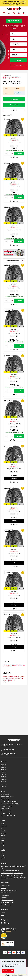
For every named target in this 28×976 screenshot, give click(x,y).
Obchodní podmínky (6, 893)
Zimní (2, 855)
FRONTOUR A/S (7, 665)
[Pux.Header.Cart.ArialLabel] (14, 13)
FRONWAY (17, 77)
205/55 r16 (3, 765)
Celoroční (3, 858)
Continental (4, 826)
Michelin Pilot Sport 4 (6, 806)
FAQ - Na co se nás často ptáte (9, 890)
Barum (2, 823)
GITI (2, 828)
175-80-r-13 (6, 680)
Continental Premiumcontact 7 (9, 801)
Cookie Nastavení (5, 905)
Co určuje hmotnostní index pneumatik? (11, 870)
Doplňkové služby (5, 885)
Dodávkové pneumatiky (8, 77)
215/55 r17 (3, 774)
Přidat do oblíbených (11, 157)
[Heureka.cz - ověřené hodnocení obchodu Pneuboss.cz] (4, 935)
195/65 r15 (3, 769)
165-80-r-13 (14, 678)
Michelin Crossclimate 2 (7, 796)
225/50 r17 (3, 786)
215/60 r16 (3, 779)
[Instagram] (5, 923)
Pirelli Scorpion (5, 808)
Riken (2, 843)
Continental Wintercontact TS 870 (9, 804)
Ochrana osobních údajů (7, 902)
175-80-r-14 (12, 680)
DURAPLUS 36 (8, 667)
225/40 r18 (3, 772)
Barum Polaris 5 (5, 794)
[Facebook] (1, 923)
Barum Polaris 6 (5, 799)
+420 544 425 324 (8, 750)
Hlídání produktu (17, 157)
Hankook (3, 833)
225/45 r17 (3, 767)
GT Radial (3, 831)
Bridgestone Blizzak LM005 (8, 816)
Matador (3, 835)
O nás (2, 915)
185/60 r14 (3, 781)
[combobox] (18, 34)
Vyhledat (18, 60)
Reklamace (4, 897)
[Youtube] (8, 923)
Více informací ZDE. (8, 971)
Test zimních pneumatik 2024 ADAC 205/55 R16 (13, 878)
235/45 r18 (3, 777)
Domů (4, 75)
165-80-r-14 (20, 678)
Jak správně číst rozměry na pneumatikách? (12, 873)
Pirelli (2, 845)
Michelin (3, 838)
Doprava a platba (5, 895)
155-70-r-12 (18, 676)
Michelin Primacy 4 (6, 811)
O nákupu (3, 888)
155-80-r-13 (8, 678)
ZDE (17, 4)
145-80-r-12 (6, 676)
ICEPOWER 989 (15, 665)
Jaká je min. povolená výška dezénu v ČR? (12, 875)
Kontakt (3, 912)
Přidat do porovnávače (14, 157)
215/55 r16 (3, 784)
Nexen (2, 840)
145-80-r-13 (12, 676)
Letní (2, 853)
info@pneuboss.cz (9, 754)
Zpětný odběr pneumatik (7, 900)
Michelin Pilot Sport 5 (6, 813)
